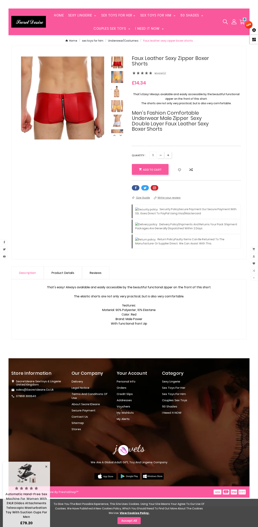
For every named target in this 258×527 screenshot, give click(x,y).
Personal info (126, 381)
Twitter (145, 187)
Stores (76, 429)
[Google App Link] (129, 476)
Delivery (77, 381)
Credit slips (125, 394)
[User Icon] (234, 21)
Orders (121, 388)
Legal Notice (80, 388)
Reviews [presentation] (96, 273)
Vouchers (123, 406)
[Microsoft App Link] (153, 476)
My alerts (123, 419)
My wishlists (125, 413)
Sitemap (78, 423)
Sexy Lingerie (171, 381)
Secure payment (83, 410)
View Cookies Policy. (134, 513)
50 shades (169, 406)
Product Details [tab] (63, 273)
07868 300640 (26, 396)
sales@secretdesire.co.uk (35, 390)
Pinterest (154, 187)
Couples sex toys (174, 400)
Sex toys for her (173, 388)
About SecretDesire (86, 404)
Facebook (135, 187)
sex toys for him (174, 394)
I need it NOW (172, 413)
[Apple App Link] (105, 476)
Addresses (124, 400)
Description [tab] (27, 273)
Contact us (80, 417)
